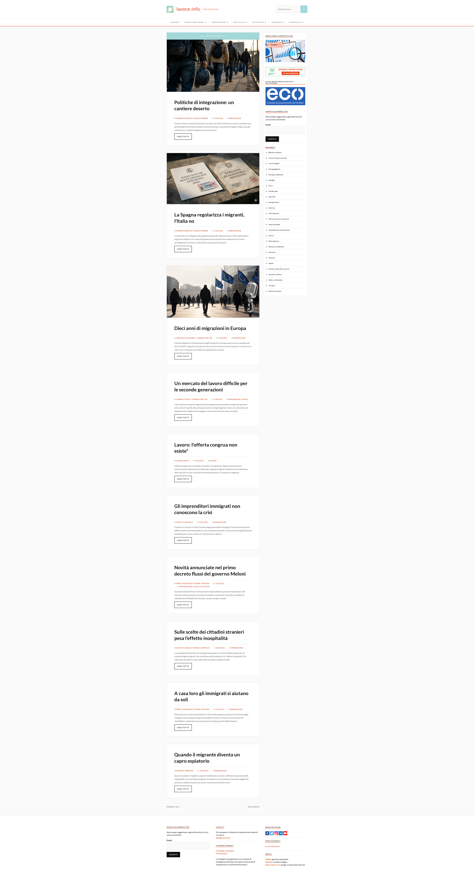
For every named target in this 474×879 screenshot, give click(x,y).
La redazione (276, 22)
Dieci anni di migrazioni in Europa (210, 328)
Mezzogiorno (273, 241)
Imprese (271, 208)
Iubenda (268, 862)
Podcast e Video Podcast (194, 22)
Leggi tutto (183, 137)
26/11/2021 (219, 709)
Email (268, 124)
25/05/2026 (222, 338)
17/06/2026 (218, 118)
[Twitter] (272, 833)
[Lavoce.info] (185, 9)
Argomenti (175, 22)
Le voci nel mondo (272, 846)
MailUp (268, 859)
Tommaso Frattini (204, 338)
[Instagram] (276, 833)
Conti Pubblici (273, 163)
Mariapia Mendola (184, 118)
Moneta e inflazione (276, 247)
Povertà (271, 258)
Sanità (270, 263)
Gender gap (273, 191)
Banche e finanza (275, 152)
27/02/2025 (199, 460)
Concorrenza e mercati (277, 158)
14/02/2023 (203, 522)
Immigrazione (235, 118)
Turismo (271, 285)
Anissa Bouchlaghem (185, 338)
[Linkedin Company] (281, 833)
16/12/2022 (219, 583)
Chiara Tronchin (202, 583)
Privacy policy (221, 853)
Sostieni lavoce (295, 22)
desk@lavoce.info (223, 838)
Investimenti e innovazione (279, 230)
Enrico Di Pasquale (184, 522)
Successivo (253, 807)
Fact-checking (258, 22)
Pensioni (271, 252)
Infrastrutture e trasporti (278, 219)
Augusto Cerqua (183, 648)
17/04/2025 (217, 399)
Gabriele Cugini (183, 399)
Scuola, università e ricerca (278, 269)
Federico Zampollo (201, 648)
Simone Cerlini (182, 460)
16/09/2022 (220, 648)
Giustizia (271, 197)
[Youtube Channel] (285, 833)
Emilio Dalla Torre (272, 865)
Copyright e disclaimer (225, 851)
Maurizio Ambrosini (185, 770)
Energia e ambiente (275, 175)
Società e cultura (275, 274)
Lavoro (244, 399)
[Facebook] (267, 833)
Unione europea (274, 291)
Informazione (273, 213)
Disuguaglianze (274, 169)
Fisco (270, 186)
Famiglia (271, 180)
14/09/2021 (204, 770)
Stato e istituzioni (201, 586)
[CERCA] (303, 9)
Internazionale (274, 224)
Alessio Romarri (201, 118)
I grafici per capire (219, 22)
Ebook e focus (239, 22)
